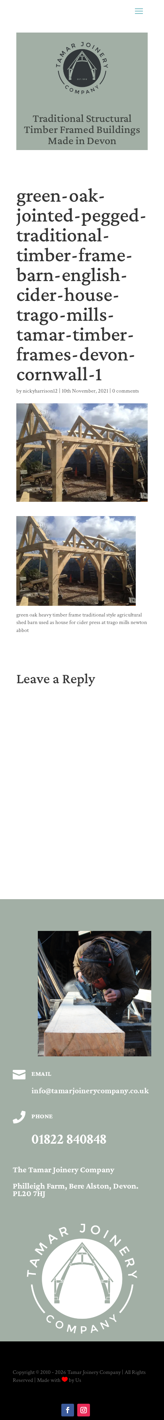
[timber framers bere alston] (94, 1054)
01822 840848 (68, 1139)
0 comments (125, 391)
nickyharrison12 (40, 391)
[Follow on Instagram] (83, 1410)
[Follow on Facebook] (67, 1410)
